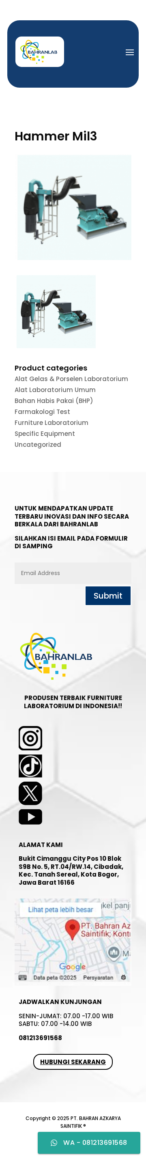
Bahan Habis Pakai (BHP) (54, 400)
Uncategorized (38, 444)
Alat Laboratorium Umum (55, 390)
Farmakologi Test (42, 411)
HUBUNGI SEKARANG (73, 1062)
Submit (108, 595)
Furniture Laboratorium (51, 422)
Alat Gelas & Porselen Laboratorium (71, 379)
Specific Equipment (45, 433)
